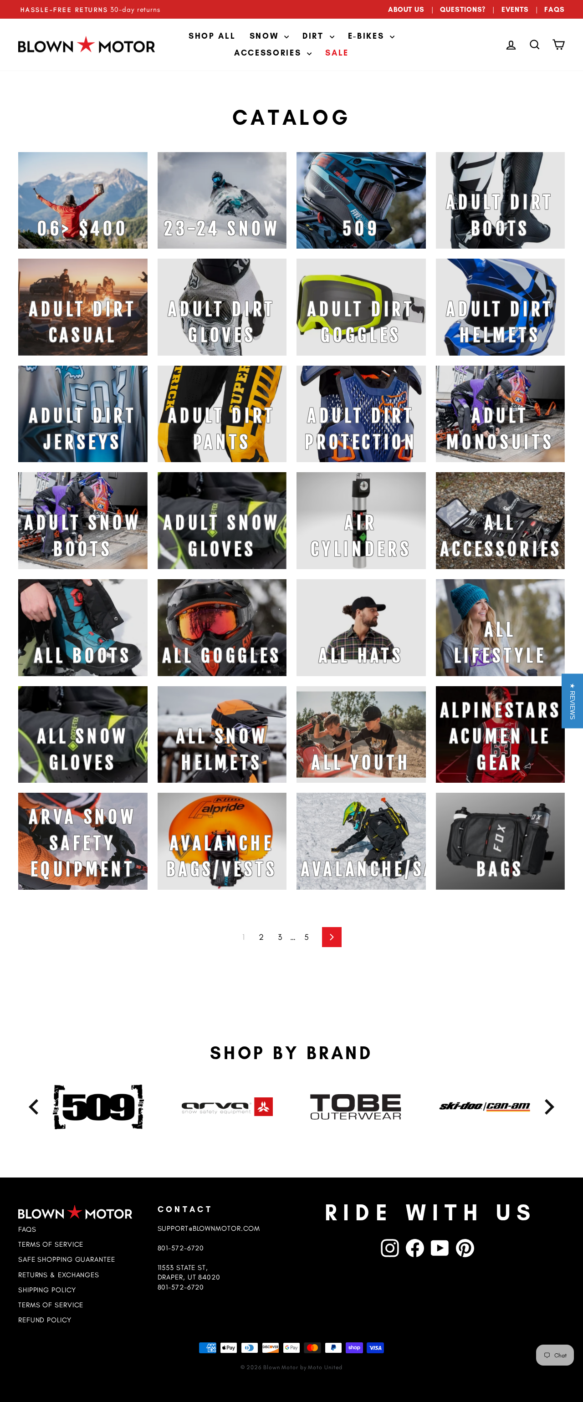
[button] (572, 701)
